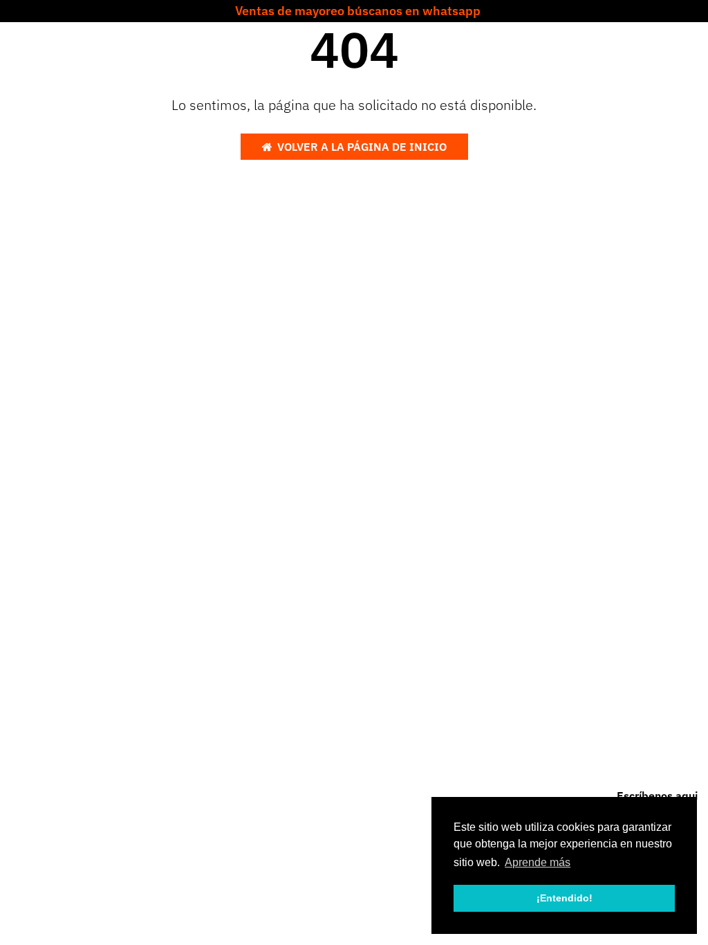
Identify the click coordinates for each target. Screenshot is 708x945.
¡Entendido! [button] (565, 897)
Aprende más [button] (537, 862)
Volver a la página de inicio (362, 147)
